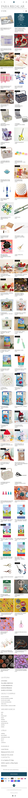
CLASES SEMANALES (6, 685)
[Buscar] (4, 2)
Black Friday (4, 735)
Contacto (3, 742)
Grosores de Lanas (5, 737)
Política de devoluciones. (7, 698)
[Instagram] (15, 796)
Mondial (3, 719)
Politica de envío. (5, 696)
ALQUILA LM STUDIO (6, 690)
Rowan (2, 726)
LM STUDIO (4, 681)
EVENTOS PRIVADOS (6, 688)
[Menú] (1, 2)
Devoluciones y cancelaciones (8, 705)
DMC (2, 714)
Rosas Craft (4, 716)
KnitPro (3, 725)
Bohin (2, 717)
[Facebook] (13, 796)
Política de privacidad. (6, 702)
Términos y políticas (14, 792)
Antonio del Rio (4, 723)
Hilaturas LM (4, 721)
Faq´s (2, 740)
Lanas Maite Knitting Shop (15, 789)
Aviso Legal (3, 703)
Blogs (2, 739)
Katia (2, 712)
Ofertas (3, 733)
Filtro (4, 11)
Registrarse (14, 774)
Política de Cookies (5, 700)
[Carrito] (26, 2)
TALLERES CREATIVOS (7, 683)
